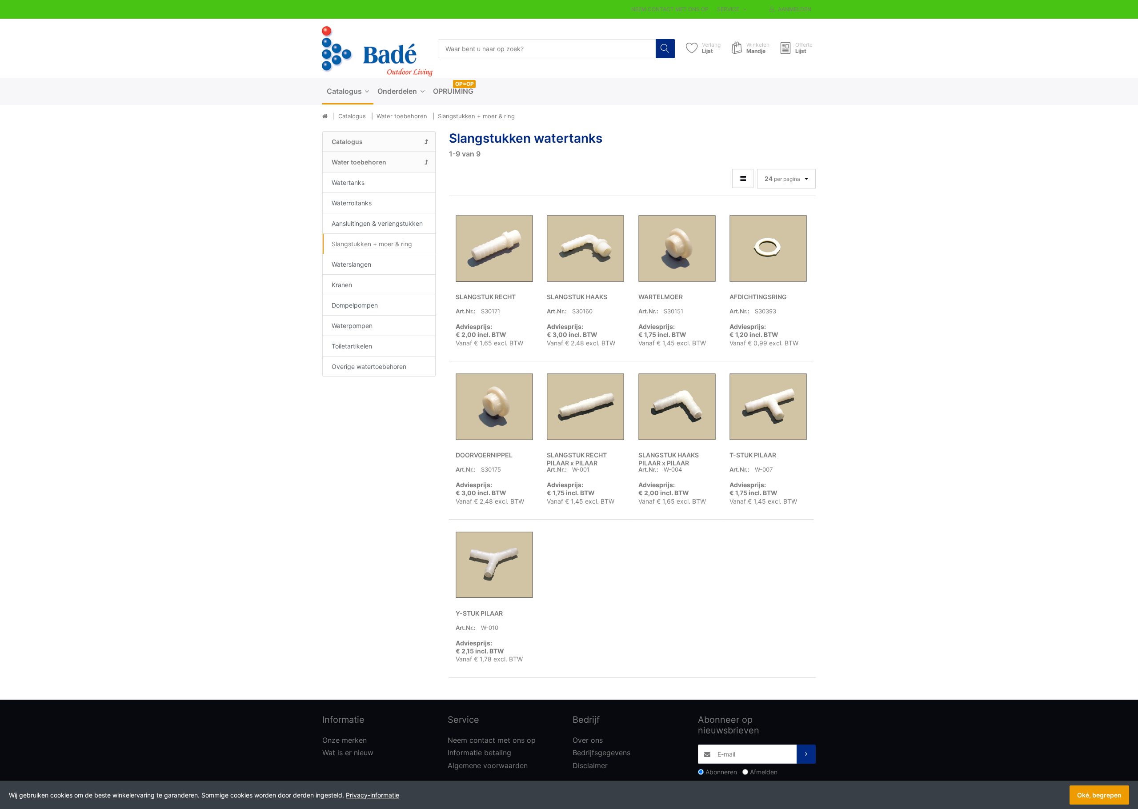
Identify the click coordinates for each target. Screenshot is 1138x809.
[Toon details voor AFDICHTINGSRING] (768, 248)
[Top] (325, 116)
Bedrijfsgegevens (601, 752)
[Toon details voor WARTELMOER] (677, 248)
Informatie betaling (479, 752)
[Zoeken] (665, 48)
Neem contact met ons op (670, 9)
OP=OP (464, 83)
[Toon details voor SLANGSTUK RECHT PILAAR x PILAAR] (585, 406)
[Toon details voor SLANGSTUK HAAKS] (585, 248)
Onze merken (344, 740)
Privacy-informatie (372, 795)
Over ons (588, 740)
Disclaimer (590, 765)
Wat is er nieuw (347, 752)
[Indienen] (806, 754)
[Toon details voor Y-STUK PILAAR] (494, 565)
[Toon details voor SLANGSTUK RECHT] (494, 248)
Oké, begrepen (1099, 795)
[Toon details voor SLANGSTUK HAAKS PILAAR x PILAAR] (677, 406)
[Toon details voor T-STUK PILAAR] (768, 406)
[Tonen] (742, 178)
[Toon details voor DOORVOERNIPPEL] (494, 406)
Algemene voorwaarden (488, 765)
